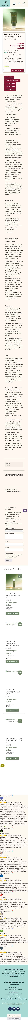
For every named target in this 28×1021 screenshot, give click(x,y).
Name (7, 541)
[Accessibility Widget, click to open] (25, 510)
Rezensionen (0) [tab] (10, 89)
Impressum (12, 1003)
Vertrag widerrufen (14, 1018)
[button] (14, 4)
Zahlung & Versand (17, 1004)
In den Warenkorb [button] (12, 661)
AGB (24, 1003)
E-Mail (7, 547)
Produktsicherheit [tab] (10, 83)
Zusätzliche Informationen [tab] (12, 80)
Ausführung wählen (12, 613)
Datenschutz (19, 1003)
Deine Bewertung (10, 528)
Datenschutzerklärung (11, 555)
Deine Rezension (10, 533)
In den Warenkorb (17, 70)
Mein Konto (5, 1003)
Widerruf (8, 1004)
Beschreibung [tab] (9, 77)
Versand (10, 609)
